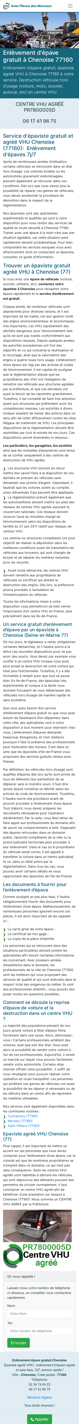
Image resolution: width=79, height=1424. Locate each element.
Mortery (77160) (20, 1121)
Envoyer (18, 1342)
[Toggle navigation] (70, 6)
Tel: (10, 1323)
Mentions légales (39, 1397)
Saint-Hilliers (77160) (24, 1126)
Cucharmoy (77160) (23, 1116)
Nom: (11, 1306)
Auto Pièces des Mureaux (31, 6)
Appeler (41, 1419)
